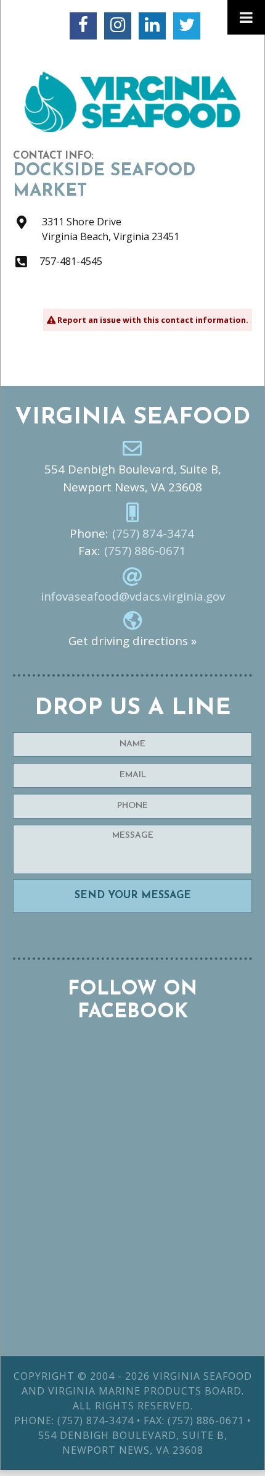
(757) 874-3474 (153, 533)
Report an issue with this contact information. (151, 319)
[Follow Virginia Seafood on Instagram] (117, 26)
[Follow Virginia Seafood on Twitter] (186, 26)
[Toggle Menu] (246, 17)
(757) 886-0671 (145, 551)
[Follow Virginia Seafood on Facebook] (83, 26)
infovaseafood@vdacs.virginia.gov (133, 596)
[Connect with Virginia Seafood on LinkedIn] (152, 26)
